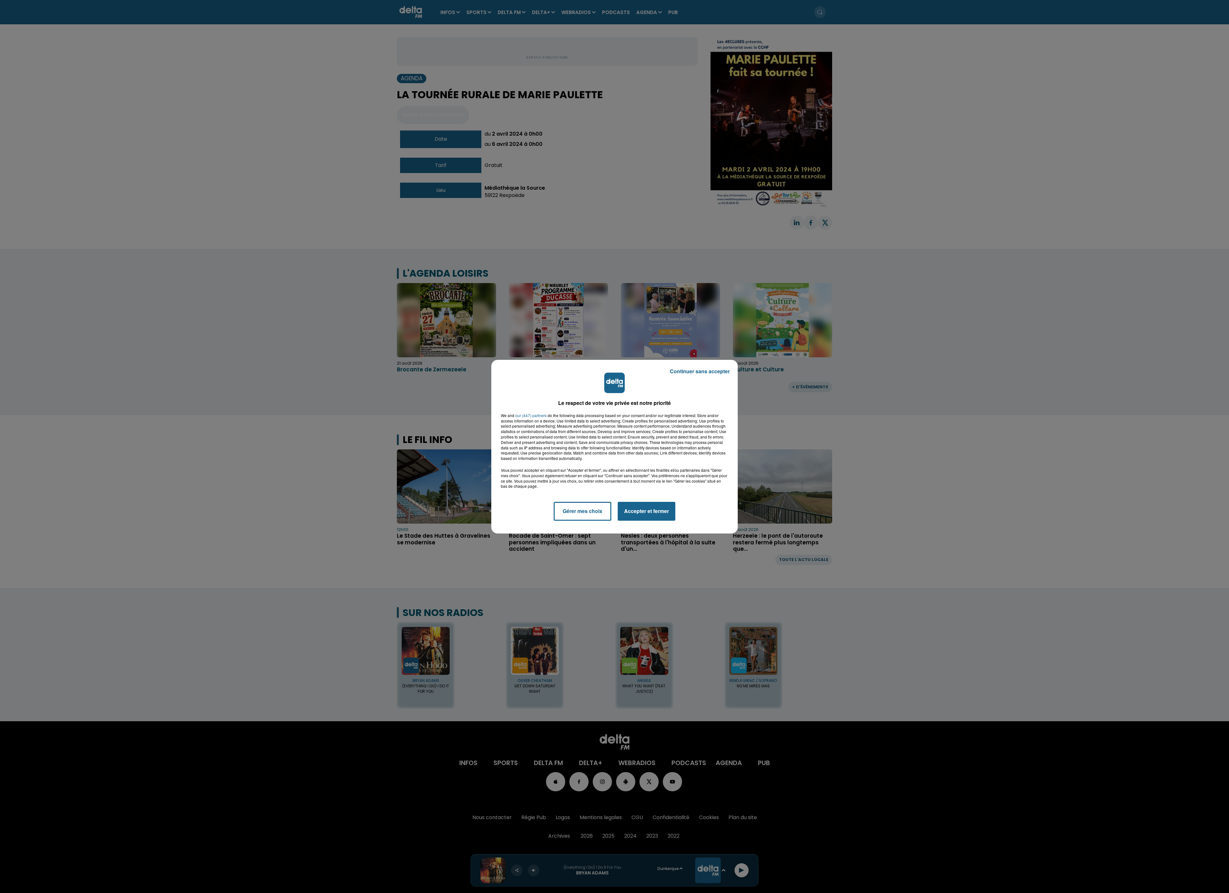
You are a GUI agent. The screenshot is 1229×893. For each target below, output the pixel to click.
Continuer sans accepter (700, 371)
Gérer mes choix (582, 511)
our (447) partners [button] (531, 415)
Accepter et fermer (646, 511)
